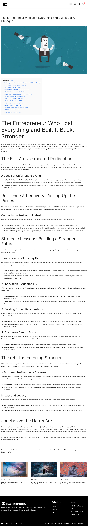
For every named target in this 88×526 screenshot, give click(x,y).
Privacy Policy (75, 515)
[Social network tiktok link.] (11, 523)
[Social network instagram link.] (6, 523)
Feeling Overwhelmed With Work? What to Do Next (43, 483)
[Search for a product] (75, 4)
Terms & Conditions (77, 511)
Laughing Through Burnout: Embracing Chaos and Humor (72, 483)
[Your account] (79, 4)
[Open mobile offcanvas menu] (71, 4)
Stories (54, 509)
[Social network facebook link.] (2, 523)
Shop (53, 512)
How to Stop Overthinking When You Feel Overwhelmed (13, 483)
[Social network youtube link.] (16, 523)
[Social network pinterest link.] (21, 523)
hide (12, 80)
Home (54, 506)
